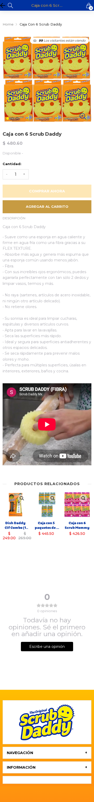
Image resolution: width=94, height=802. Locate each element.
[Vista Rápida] (22, 498)
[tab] (47, 753)
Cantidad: (12, 164)
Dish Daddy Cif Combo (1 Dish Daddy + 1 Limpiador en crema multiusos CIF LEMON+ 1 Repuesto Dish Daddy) (15, 525)
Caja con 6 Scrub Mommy (77, 525)
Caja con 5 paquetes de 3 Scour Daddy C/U (46, 525)
